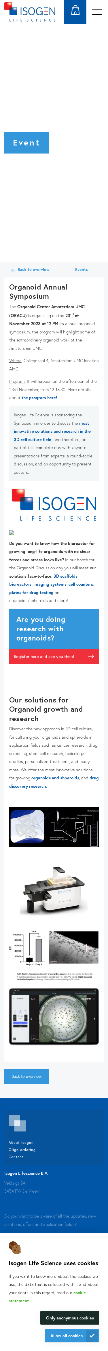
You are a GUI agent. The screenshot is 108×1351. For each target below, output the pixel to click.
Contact (16, 1156)
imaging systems (50, 584)
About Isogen (21, 1142)
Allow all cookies (66, 1335)
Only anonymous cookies (70, 1318)
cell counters (81, 584)
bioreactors (20, 584)
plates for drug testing (31, 592)
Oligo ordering (22, 1149)
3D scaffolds (65, 576)
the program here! (39, 397)
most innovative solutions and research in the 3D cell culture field (52, 431)
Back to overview (34, 269)
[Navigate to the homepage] (29, 12)
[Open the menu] (97, 12)
